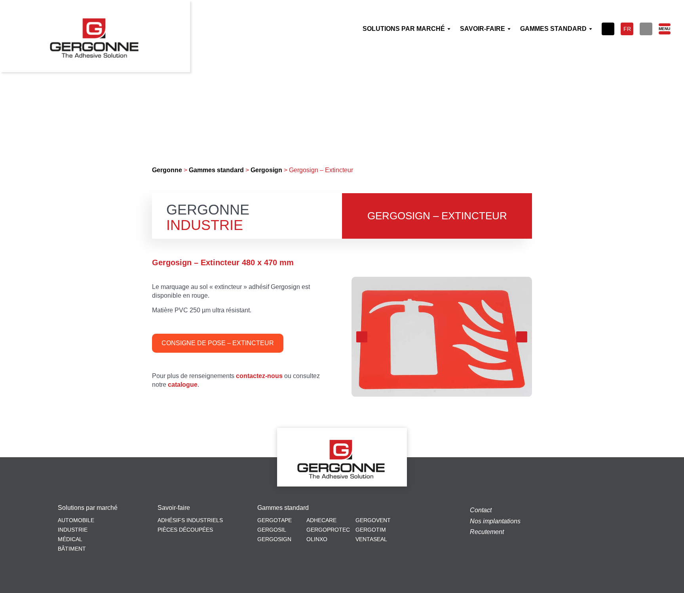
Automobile (76, 520)
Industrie (72, 529)
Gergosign (266, 170)
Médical (70, 539)
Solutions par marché (88, 508)
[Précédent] (361, 336)
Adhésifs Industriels (190, 520)
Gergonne (167, 170)
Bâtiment (72, 548)
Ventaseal (371, 539)
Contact (481, 510)
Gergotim (370, 529)
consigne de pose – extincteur (218, 343)
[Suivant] (521, 336)
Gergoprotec (328, 529)
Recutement (487, 531)
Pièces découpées (185, 529)
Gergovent (373, 520)
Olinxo (316, 539)
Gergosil (271, 529)
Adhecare (321, 520)
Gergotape (274, 520)
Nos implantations (495, 521)
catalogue (183, 384)
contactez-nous (259, 376)
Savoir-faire (174, 508)
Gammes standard (216, 170)
